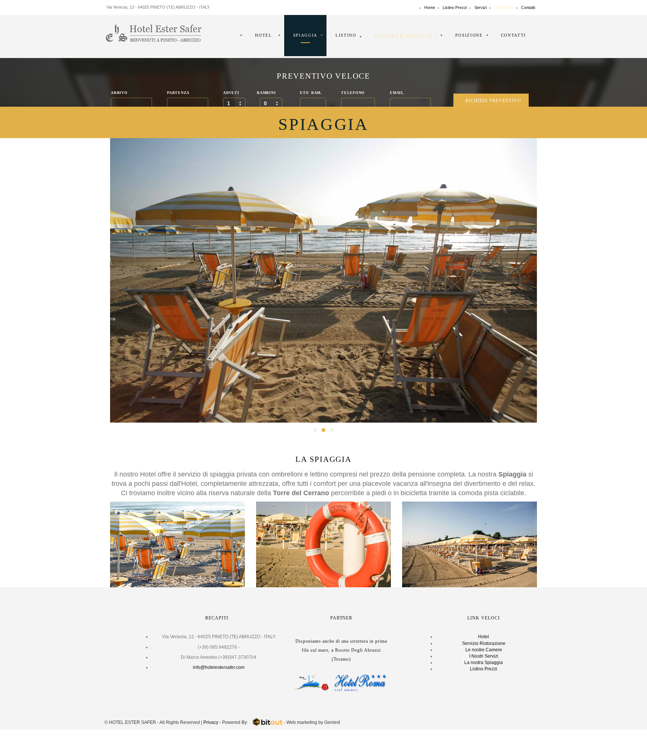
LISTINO (345, 35)
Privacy (210, 722)
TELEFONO (353, 93)
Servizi (480, 7)
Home (429, 7)
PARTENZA (178, 93)
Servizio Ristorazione (483, 643)
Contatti (528, 7)
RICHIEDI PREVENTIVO (493, 100)
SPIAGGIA (305, 35)
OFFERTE (504, 7)
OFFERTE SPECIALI (406, 36)
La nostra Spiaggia (483, 662)
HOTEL (263, 35)
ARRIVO (119, 93)
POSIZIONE (469, 35)
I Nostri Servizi (483, 656)
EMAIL (397, 93)
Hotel (483, 636)
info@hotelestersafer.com (218, 667)
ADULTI (231, 93)
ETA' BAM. (311, 93)
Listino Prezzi (455, 7)
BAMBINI (266, 93)
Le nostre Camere (483, 649)
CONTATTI (513, 35)
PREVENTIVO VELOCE (323, 75)
